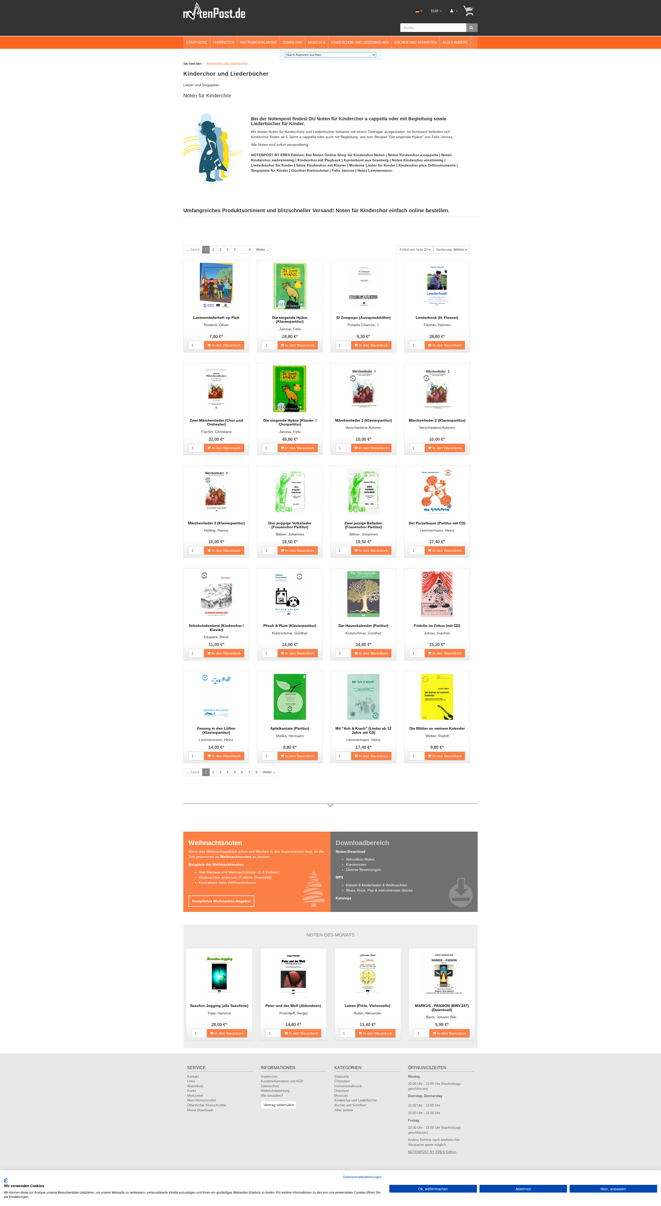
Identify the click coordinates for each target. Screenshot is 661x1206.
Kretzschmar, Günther (290, 633)
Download (292, 42)
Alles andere (455, 42)
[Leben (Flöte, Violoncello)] (368, 974)
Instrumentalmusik (258, 42)
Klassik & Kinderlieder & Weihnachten (376, 885)
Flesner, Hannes (437, 325)
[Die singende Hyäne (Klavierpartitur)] (289, 286)
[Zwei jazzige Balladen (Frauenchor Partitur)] (363, 491)
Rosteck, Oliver (216, 325)
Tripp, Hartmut (219, 1013)
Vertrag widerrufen (279, 1105)
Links (191, 1081)
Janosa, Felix (290, 329)
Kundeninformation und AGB (282, 1081)
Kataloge (343, 898)
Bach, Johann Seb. (441, 1017)
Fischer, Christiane (216, 432)
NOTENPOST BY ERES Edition (432, 1152)
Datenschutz (270, 1086)
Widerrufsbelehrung (275, 1091)
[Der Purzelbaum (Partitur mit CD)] (437, 491)
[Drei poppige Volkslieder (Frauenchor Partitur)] (289, 491)
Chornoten (223, 42)
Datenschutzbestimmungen (362, 1177)
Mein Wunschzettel (201, 1100)
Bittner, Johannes (290, 534)
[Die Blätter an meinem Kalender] (437, 697)
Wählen (450, 249)
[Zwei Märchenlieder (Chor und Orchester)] (216, 389)
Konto (191, 1091)
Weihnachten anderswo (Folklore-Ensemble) (235, 877)
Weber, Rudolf (437, 736)
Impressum (269, 1076)
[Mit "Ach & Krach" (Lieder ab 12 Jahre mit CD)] (363, 697)
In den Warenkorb (226, 345)
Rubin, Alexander (368, 1013)
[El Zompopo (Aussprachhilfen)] (363, 286)
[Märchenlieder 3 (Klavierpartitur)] (216, 491)
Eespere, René (216, 637)
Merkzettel (195, 1096)
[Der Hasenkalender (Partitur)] (363, 594)
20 (413, 249)
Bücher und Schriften (416, 42)
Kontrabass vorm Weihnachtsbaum (227, 882)
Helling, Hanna (216, 530)
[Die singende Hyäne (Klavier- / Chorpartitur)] (289, 389)
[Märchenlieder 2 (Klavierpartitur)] (437, 389)
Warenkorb (195, 1086)
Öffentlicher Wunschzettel (206, 1105)
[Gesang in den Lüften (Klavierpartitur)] (216, 697)
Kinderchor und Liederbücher (360, 42)
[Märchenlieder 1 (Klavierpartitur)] (363, 389)
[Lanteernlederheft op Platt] (216, 286)
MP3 (339, 877)
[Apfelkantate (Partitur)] (289, 697)
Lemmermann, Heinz (437, 530)
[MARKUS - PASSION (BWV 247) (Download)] (442, 974)
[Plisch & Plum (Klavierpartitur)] (289, 594)
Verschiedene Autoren (363, 427)
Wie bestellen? (272, 1096)
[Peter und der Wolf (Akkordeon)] (294, 974)
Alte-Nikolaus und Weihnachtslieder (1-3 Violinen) (239, 872)
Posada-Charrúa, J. (364, 325)
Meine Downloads (200, 1110)
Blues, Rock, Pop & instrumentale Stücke (379, 890)
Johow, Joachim (437, 633)
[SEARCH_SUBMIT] (472, 27)
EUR (435, 11)
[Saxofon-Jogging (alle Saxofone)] (219, 974)
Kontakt (193, 1076)
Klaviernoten (356, 864)
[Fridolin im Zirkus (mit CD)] (437, 594)
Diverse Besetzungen (363, 870)
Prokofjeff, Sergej (293, 1013)
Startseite (196, 42)
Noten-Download (350, 851)
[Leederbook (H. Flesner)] (437, 286)
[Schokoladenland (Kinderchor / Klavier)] (216, 594)
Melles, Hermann (290, 736)
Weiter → (262, 249)
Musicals (316, 42)
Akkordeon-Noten (360, 859)
